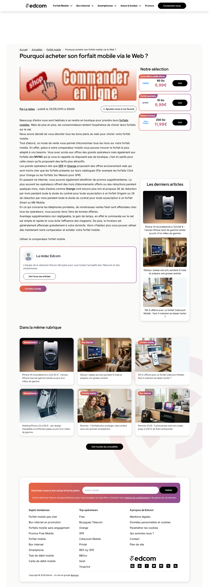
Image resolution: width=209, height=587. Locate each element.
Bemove (75, 575)
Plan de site (137, 544)
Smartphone (36, 550)
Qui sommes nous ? (142, 533)
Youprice (84, 566)
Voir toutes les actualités (104, 446)
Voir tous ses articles (39, 276)
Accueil (23, 49)
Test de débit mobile (41, 555)
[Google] (132, 566)
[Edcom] (36, 6)
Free (82, 516)
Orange (71, 166)
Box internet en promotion (45, 522)
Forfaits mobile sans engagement (49, 527)
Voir (180, 83)
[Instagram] (161, 566)
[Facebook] (146, 566)
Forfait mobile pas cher (43, 516)
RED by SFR (86, 550)
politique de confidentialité (137, 497)
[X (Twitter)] (168, 566)
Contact (134, 539)
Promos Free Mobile (41, 533)
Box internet (36, 544)
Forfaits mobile (33, 288)
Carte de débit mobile (42, 561)
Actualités (37, 49)
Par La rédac (27, 109)
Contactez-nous (172, 5)
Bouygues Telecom (91, 522)
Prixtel (83, 544)
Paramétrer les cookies (144, 527)
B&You (83, 555)
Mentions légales (140, 516)
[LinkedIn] (139, 566)
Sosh (82, 561)
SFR (60, 166)
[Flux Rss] (175, 566)
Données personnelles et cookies (150, 522)
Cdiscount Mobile (90, 539)
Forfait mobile (54, 49)
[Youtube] (154, 566)
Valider (168, 490)
